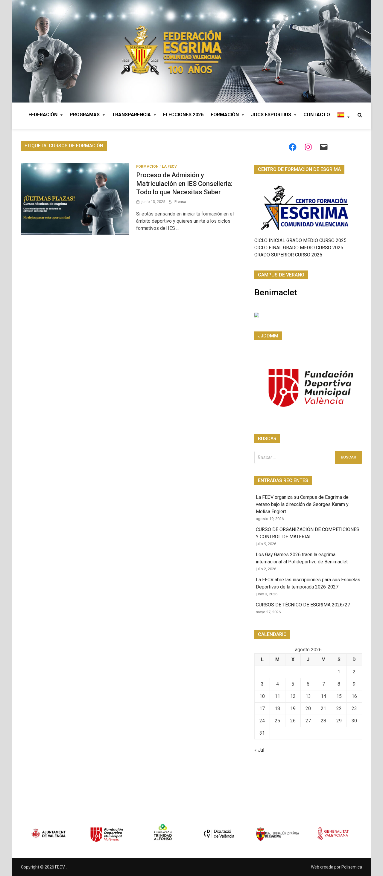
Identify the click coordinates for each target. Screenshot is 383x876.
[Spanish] (343, 115)
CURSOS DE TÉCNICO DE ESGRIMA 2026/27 (303, 605)
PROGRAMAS (85, 114)
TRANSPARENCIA (131, 114)
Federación (42, 114)
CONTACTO (316, 114)
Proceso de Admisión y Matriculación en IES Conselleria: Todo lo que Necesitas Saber (184, 183)
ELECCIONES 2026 (183, 114)
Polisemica (351, 867)
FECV (60, 867)
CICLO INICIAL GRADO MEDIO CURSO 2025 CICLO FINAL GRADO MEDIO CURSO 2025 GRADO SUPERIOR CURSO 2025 (300, 248)
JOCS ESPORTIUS (271, 114)
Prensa (180, 201)
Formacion (147, 166)
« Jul (259, 750)
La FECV (169, 166)
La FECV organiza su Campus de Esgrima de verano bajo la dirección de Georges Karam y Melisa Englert (302, 504)
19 (293, 708)
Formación (225, 114)
